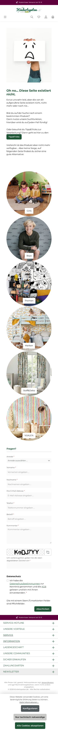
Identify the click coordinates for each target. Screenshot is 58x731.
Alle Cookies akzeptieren (30, 725)
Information (11, 641)
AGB (44, 586)
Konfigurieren (30, 708)
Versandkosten (48, 682)
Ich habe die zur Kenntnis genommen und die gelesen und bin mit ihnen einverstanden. (28, 586)
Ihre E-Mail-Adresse (16, 491)
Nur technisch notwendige (30, 717)
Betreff (10, 514)
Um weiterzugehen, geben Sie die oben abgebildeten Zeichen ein (24, 559)
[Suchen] (31, 17)
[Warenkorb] (52, 17)
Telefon (10, 503)
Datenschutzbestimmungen (25, 583)
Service (8, 635)
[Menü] (5, 17)
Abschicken (42, 609)
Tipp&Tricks (14, 137)
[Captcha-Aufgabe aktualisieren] (47, 552)
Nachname (12, 480)
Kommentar (13, 525)
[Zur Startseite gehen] (29, 10)
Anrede (10, 456)
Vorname (11, 467)
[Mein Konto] (45, 17)
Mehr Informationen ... (29, 702)
